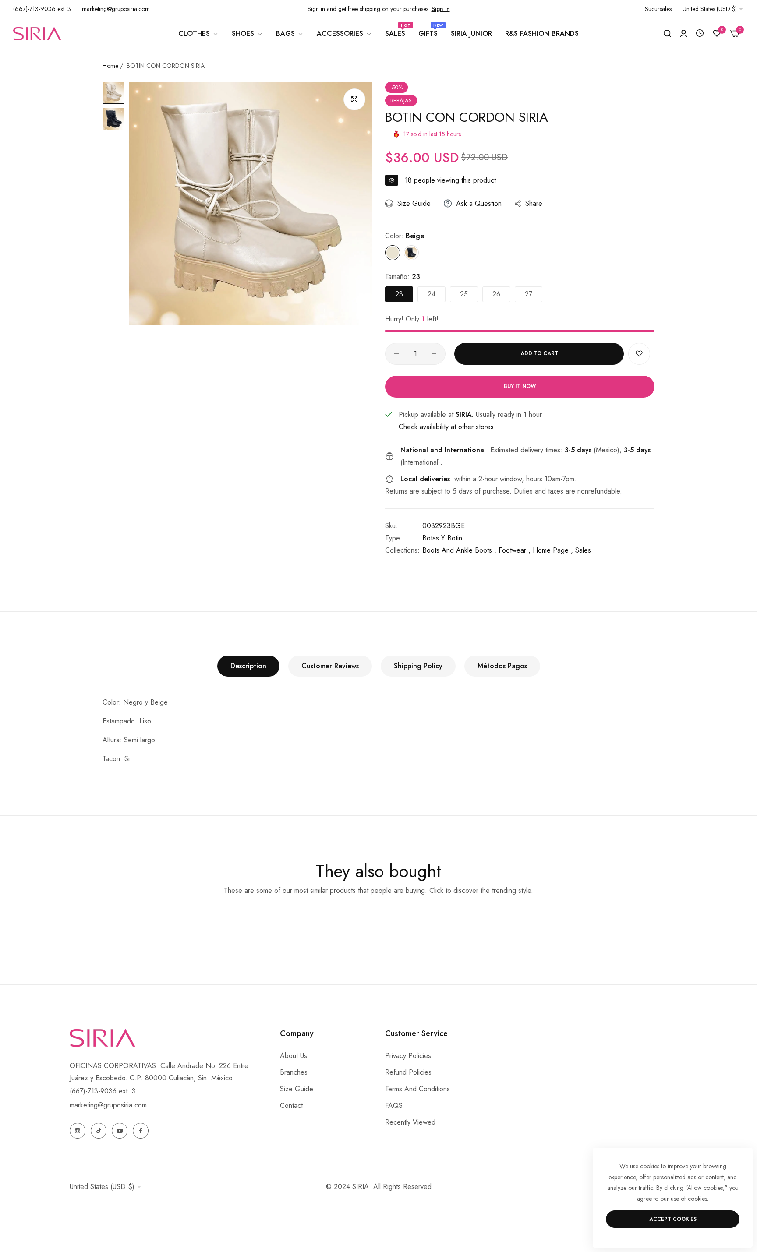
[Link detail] (77, 1131)
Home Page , (553, 550)
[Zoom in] (354, 99)
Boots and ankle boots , (459, 550)
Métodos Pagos (502, 666)
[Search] (667, 34)
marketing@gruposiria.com (108, 1105)
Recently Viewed (410, 1122)
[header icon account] (683, 34)
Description (248, 666)
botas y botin (442, 538)
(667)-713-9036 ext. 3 (103, 1091)
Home (110, 65)
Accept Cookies (673, 1219)
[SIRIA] (37, 33)
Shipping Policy (418, 666)
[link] (198, 33)
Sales (583, 550)
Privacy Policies (408, 1056)
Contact (291, 1105)
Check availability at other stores (446, 427)
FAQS (394, 1105)
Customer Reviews (330, 666)
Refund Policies (408, 1072)
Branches (294, 1072)
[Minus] (396, 353)
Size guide (296, 1089)
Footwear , (515, 550)
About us (293, 1056)
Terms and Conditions (417, 1089)
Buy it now (520, 386)
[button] (639, 354)
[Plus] (434, 353)
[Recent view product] (700, 33)
